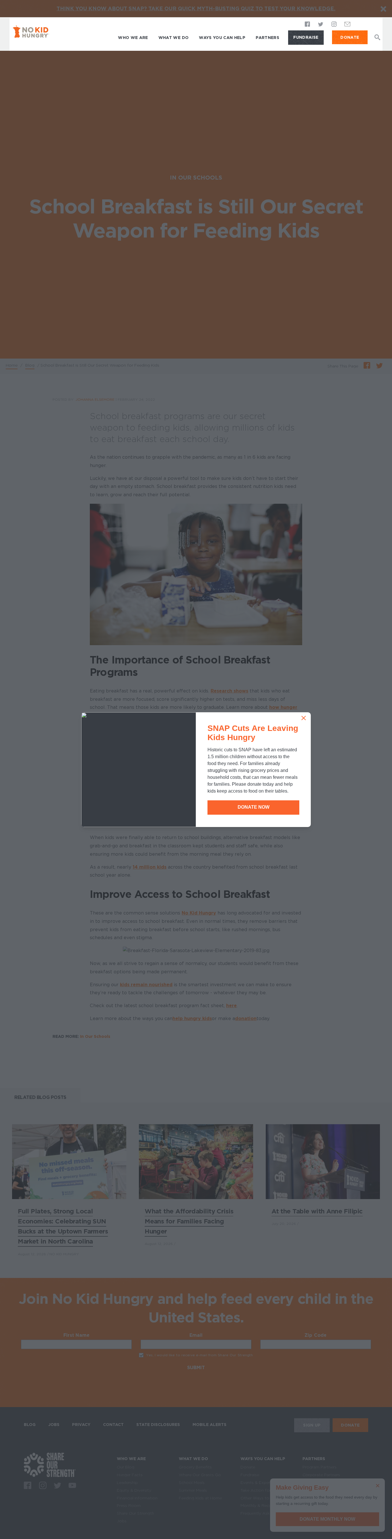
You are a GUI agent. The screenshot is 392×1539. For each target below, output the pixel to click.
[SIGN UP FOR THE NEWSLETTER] (347, 25)
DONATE (349, 37)
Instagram (334, 24)
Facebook (308, 24)
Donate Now (253, 807)
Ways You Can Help (222, 37)
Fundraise (305, 37)
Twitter (321, 24)
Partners (267, 37)
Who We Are (133, 37)
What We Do (173, 37)
